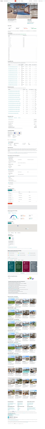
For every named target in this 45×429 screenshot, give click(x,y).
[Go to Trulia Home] (1, 1)
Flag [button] (13, 270)
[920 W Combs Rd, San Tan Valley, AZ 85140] (11, 301)
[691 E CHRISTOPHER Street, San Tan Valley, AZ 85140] (18, 392)
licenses (10, 413)
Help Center (20, 423)
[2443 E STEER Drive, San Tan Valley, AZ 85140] (26, 381)
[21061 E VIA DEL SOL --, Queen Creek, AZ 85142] (11, 381)
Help (30, 419)
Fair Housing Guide (15, 419)
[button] (15, 1)
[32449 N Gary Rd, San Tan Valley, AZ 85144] (25, 301)
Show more (9, 203)
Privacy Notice (32, 419)
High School (19, 232)
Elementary (12, 232)
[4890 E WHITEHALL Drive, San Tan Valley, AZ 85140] (33, 381)
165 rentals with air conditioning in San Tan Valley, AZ (14, 320)
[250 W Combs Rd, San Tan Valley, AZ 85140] (18, 301)
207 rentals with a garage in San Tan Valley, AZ (13, 309)
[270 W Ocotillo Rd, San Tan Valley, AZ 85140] (26, 370)
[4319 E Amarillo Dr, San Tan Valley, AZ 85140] (25, 358)
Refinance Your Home (30, 23)
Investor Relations (22, 419)
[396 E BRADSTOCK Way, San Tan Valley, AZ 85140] (11, 392)
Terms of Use (25, 419)
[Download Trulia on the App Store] (11, 417)
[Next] (36, 302)
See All (9, 257)
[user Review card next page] (37, 266)
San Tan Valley (16, 2)
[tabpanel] (22, 123)
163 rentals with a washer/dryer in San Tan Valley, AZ (14, 343)
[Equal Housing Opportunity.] (14, 423)
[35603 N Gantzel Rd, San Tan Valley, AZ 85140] (33, 301)
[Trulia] (8, 417)
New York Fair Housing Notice (10, 414)
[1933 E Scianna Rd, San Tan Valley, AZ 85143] (33, 324)
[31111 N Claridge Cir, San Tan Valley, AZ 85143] (33, 358)
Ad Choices (35, 419)
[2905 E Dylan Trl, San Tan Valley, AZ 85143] (33, 312)
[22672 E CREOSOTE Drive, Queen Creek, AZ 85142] (18, 381)
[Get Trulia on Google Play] (16, 417)
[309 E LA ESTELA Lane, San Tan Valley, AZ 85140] (33, 392)
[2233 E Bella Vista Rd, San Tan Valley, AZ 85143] (25, 346)
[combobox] (9, 1)
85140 (19, 2)
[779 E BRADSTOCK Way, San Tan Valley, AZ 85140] (26, 392)
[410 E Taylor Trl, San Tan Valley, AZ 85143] (33, 346)
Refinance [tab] (19, 117)
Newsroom (20, 419)
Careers (18, 419)
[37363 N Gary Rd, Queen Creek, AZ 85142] (11, 370)
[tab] (10, 190)
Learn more (31, 248)
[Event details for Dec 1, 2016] (36, 201)
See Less (9, 186)
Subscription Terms (28, 419)
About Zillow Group (12, 419)
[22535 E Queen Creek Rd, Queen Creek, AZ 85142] (33, 370)
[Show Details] (36, 36)
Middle (15, 232)
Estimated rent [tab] (15, 117)
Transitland (15, 411)
